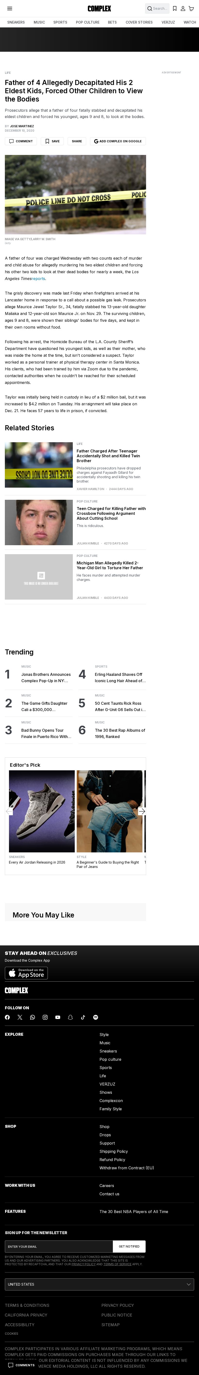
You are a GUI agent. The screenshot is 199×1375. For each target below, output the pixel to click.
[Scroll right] (142, 811)
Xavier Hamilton (90, 489)
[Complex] (99, 8)
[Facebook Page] (7, 1017)
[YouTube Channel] (57, 1017)
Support (107, 1143)
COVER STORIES (139, 22)
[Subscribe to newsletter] (129, 1246)
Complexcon (111, 1100)
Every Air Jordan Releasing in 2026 (37, 862)
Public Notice (116, 1315)
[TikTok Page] (83, 1017)
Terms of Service (117, 1264)
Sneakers (17, 857)
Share (77, 141)
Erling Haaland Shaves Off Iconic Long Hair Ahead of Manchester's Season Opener (118, 678)
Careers (107, 1185)
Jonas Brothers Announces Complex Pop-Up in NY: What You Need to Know (46, 678)
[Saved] (175, 8)
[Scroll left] (9, 811)
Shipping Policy (114, 1151)
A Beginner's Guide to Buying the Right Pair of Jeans (108, 864)
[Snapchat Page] (70, 1017)
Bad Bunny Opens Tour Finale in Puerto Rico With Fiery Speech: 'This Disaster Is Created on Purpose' (46, 734)
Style (81, 857)
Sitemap (110, 1324)
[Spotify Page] (95, 1017)
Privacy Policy (84, 1264)
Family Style (111, 1108)
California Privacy (26, 1315)
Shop (104, 1126)
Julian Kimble (88, 543)
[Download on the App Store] (26, 971)
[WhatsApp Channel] (32, 1017)
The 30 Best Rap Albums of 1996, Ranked (120, 733)
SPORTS (60, 22)
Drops (105, 1134)
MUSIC (39, 22)
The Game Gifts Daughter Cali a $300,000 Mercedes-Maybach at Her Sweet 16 (45, 707)
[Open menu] (10, 8)
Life (8, 73)
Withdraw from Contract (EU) (127, 1167)
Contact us (109, 1193)
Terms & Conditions (27, 1305)
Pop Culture (87, 501)
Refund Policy (112, 1159)
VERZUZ (168, 22)
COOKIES (11, 1333)
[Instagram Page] (45, 1017)
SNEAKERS (16, 22)
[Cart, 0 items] (191, 8)
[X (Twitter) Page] (19, 1017)
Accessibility (19, 1324)
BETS (112, 22)
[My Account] (183, 8)
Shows (106, 1092)
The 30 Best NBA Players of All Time (134, 1211)
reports (38, 278)
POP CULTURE (88, 22)
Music (26, 666)
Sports (101, 666)
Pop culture (110, 1059)
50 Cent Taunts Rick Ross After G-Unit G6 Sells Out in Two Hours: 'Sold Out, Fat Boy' (119, 707)
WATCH (190, 22)
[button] (99, 1284)
